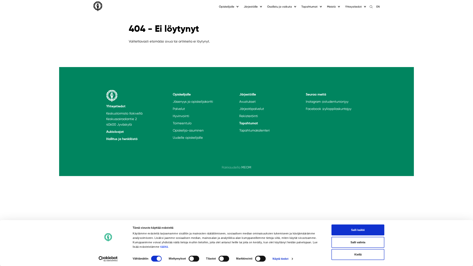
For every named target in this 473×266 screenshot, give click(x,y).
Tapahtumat (309, 6)
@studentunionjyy (335, 101)
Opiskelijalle (226, 6)
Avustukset (247, 101)
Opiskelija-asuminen (188, 130)
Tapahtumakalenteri (254, 130)
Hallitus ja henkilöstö (122, 139)
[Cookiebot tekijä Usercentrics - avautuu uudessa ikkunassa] (108, 259)
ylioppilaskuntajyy (338, 109)
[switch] (194, 259)
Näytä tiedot (280, 258)
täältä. (164, 246)
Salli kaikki (358, 229)
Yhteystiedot (353, 6)
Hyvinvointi (181, 116)
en (378, 6)
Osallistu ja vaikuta (279, 6)
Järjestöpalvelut (251, 109)
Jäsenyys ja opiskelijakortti (193, 101)
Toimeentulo (182, 123)
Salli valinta (358, 242)
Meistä (331, 6)
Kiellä (358, 254)
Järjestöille (251, 6)
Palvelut (179, 109)
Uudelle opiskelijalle (188, 137)
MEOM (246, 167)
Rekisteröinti (248, 116)
